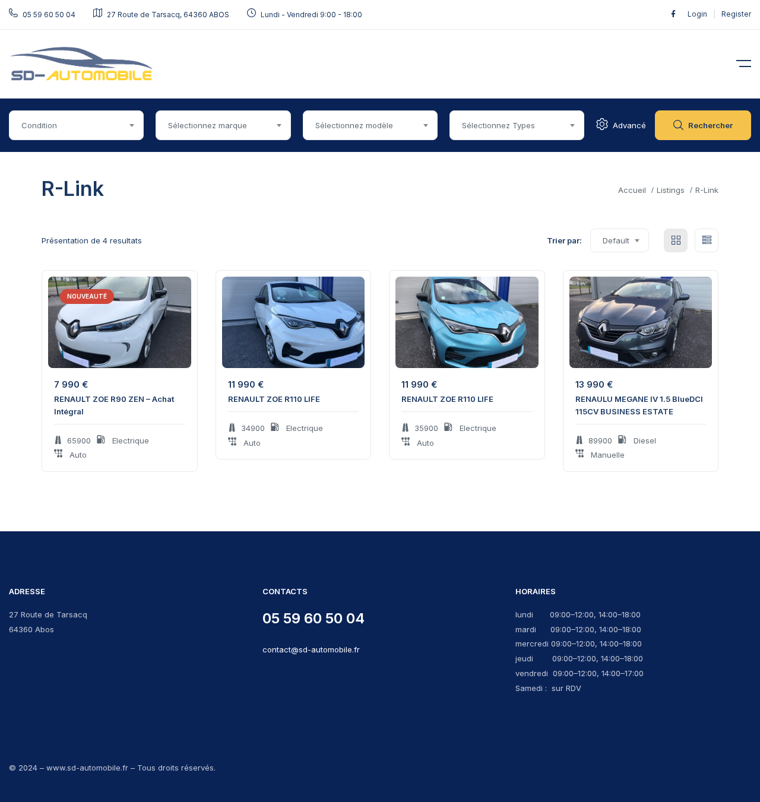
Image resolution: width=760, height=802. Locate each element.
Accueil (632, 190)
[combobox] (76, 125)
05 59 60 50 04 (313, 618)
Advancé (629, 125)
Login (698, 13)
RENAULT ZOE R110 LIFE (274, 399)
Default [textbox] (616, 240)
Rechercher (710, 125)
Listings (671, 190)
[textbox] (76, 125)
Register (736, 13)
